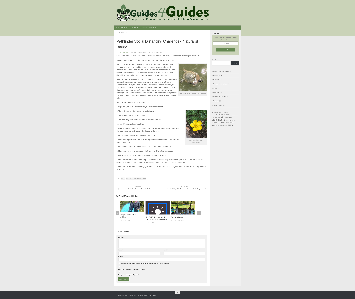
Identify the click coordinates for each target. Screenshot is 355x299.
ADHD (213, 112)
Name (120, 250)
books (220, 112)
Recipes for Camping (219, 96)
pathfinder (229, 117)
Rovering (216, 101)
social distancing (137, 178)
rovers (219, 122)
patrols (233, 120)
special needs (215, 125)
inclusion (233, 115)
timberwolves (223, 125)
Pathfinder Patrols (177, 217)
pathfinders (218, 120)
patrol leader (228, 120)
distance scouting (221, 114)
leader (213, 117)
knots (236, 115)
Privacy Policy (151, 295)
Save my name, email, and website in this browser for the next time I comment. (145, 263)
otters (223, 117)
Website (120, 256)
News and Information (220, 84)
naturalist (128, 178)
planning (214, 122)
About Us (144, 28)
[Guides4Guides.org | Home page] (162, 13)
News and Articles (122, 28)
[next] (199, 213)
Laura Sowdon (124, 52)
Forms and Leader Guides (221, 71)
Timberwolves (217, 105)
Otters (215, 88)
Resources (134, 28)
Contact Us (153, 28)
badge (123, 178)
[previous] (117, 213)
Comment (121, 237)
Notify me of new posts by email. (128, 275)
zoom (144, 178)
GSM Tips (216, 79)
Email (166, 250)
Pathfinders (121, 33)
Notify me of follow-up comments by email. (131, 269)
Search (214, 60)
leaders (217, 117)
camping (225, 112)
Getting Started (217, 75)
